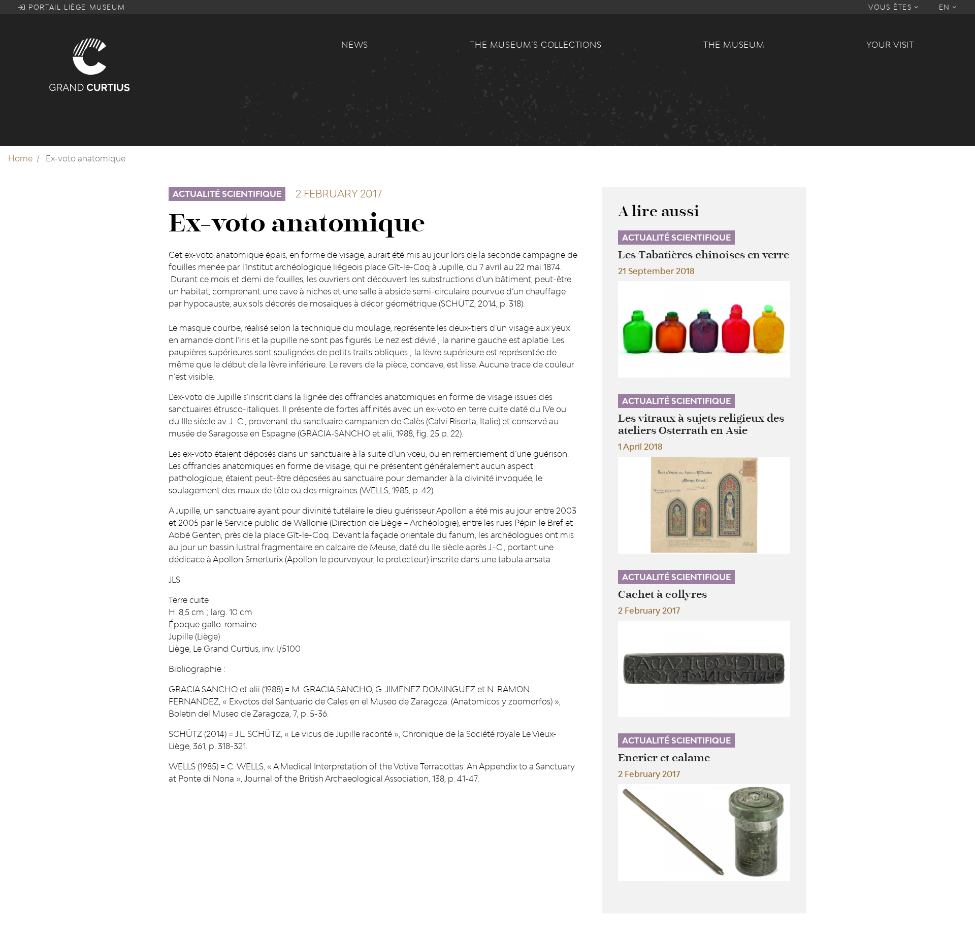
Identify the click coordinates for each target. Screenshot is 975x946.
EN (946, 7)
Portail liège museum (75, 7)
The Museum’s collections (535, 45)
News (354, 45)
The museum (734, 45)
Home (20, 158)
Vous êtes (891, 7)
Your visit (890, 45)
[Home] (189, 63)
